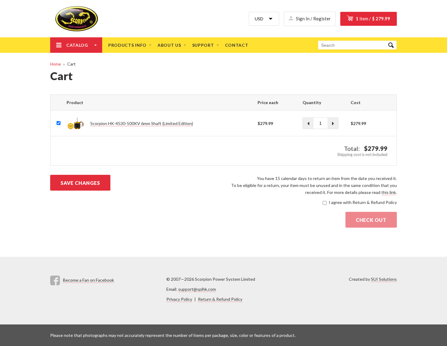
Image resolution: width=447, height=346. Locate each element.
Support (203, 45)
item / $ (373, 18)
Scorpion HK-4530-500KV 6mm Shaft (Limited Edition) (141, 123)
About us (169, 45)
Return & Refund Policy (220, 299)
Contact (236, 45)
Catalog (77, 45)
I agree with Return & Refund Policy (363, 202)
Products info (127, 45)
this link (388, 192)
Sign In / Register (313, 18)
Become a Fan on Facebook (88, 280)
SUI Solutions (384, 279)
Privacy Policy (179, 299)
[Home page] (74, 18)
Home (55, 64)
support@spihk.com (197, 289)
